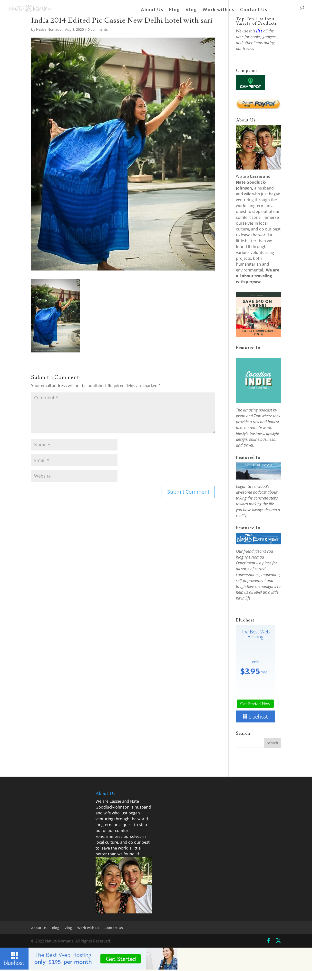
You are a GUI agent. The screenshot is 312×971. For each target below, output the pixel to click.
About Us (152, 10)
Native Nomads (48, 29)
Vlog (191, 10)
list (259, 31)
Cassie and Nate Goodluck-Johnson (253, 182)
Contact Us (254, 10)
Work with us (219, 10)
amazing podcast (257, 410)
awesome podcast (251, 492)
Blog (174, 10)
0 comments (98, 29)
